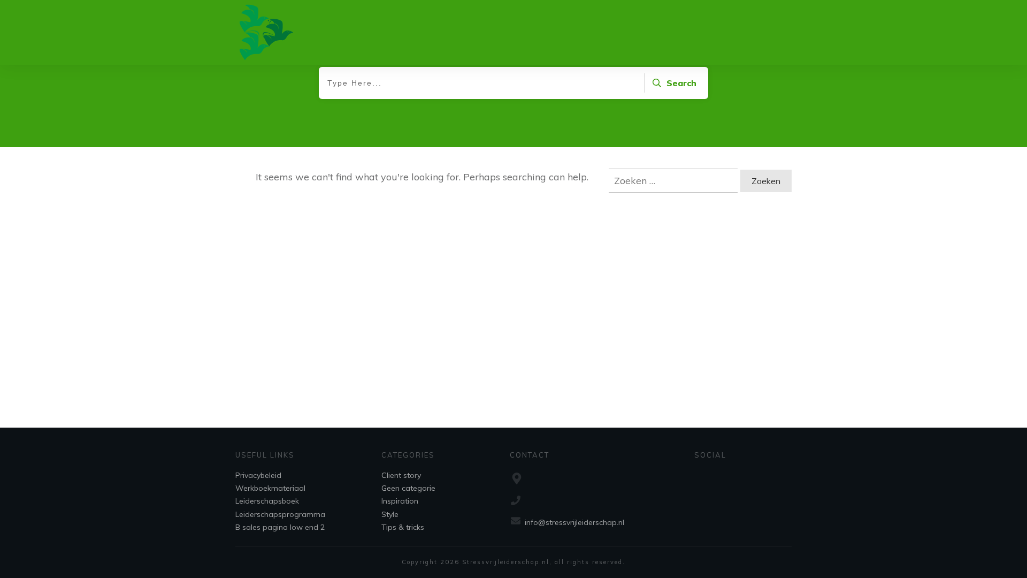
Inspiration (399, 501)
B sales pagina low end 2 (280, 527)
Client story (401, 475)
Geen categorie (408, 488)
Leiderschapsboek (267, 501)
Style (389, 514)
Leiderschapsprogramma (280, 514)
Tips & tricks (402, 527)
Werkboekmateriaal (270, 488)
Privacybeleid (258, 475)
